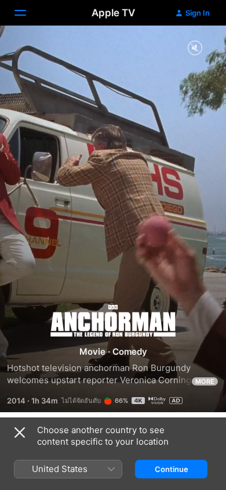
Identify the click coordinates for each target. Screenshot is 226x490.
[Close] (19, 432)
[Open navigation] (27, 13)
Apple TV (113, 13)
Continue (171, 469)
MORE (204, 381)
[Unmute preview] (195, 48)
